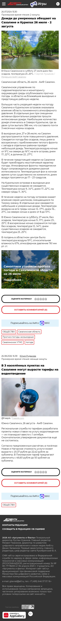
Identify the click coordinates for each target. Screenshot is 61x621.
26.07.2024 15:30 (9, 11)
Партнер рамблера (12, 607)
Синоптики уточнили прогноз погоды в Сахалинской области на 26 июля (28, 270)
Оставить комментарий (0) (30, 309)
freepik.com (18, 418)
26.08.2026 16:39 (9, 356)
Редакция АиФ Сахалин (13, 77)
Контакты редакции (15, 525)
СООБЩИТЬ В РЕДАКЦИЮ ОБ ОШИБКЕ (23, 529)
